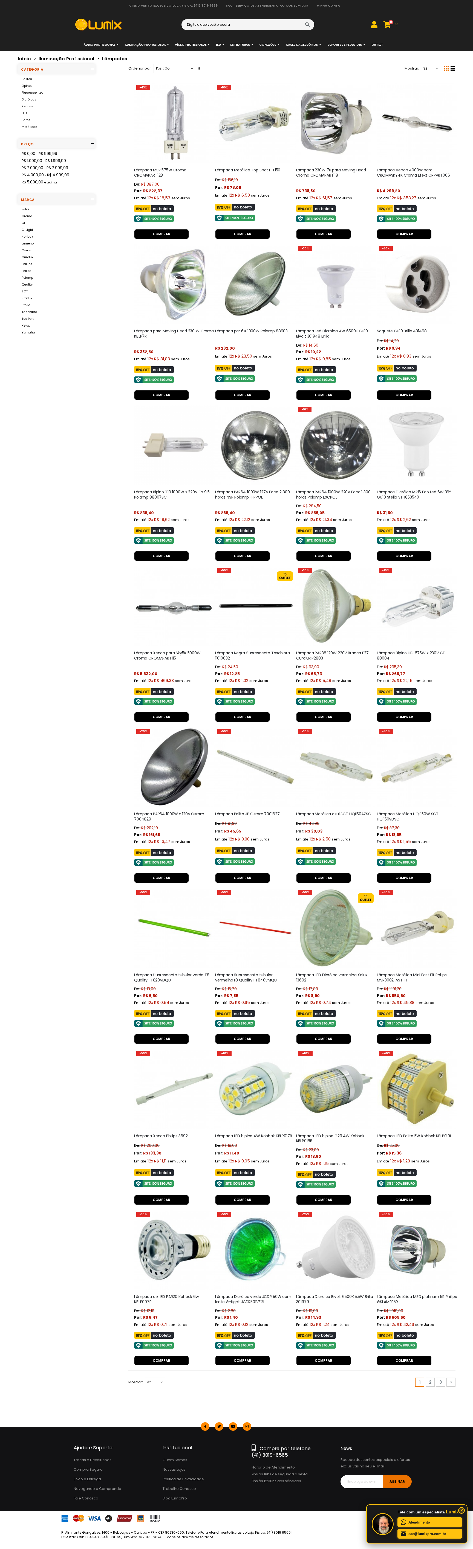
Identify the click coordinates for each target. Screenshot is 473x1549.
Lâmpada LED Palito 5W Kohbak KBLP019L (414, 1136)
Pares (26, 120)
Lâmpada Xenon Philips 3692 (161, 1136)
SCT (25, 291)
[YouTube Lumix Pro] (233, 1426)
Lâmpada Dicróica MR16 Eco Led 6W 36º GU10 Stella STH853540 (414, 495)
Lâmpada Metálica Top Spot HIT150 (248, 170)
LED (24, 113)
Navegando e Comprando (97, 1488)
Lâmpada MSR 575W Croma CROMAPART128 (160, 173)
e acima (39, 182)
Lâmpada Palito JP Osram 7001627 (247, 814)
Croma (27, 216)
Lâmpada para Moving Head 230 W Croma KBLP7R (174, 334)
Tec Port (28, 318)
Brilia (25, 209)
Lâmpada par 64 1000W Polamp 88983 (251, 331)
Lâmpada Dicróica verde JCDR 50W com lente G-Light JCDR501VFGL (253, 1299)
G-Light (27, 230)
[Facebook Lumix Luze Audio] (205, 1426)
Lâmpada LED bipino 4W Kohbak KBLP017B (253, 1136)
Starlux (27, 298)
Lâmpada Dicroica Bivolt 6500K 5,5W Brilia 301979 (334, 1299)
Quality (27, 284)
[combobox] (247, 24)
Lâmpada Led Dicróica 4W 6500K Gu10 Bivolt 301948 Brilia (332, 334)
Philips (26, 271)
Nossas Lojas (174, 1469)
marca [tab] (28, 199)
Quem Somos (175, 1459)
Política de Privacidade (183, 1479)
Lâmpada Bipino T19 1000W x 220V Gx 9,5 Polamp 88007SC (172, 495)
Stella (26, 305)
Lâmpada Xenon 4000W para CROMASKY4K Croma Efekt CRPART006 (413, 173)
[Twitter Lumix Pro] (219, 1426)
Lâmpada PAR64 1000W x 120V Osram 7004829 (169, 816)
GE (24, 223)
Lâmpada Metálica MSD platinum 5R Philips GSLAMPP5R (417, 1299)
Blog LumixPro (175, 1498)
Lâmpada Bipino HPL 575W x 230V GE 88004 (411, 655)
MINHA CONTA (328, 5)
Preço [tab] (27, 144)
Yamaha (28, 332)
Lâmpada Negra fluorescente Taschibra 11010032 (252, 655)
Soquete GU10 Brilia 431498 (401, 331)
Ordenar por (139, 68)
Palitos (27, 79)
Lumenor (28, 243)
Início (24, 59)
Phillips (27, 264)
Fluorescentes (33, 92)
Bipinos (27, 86)
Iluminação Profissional (66, 59)
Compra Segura (88, 1469)
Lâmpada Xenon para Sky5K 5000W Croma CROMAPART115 (167, 655)
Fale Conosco (86, 1498)
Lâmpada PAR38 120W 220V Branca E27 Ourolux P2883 (332, 655)
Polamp (27, 277)
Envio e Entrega (87, 1479)
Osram (27, 250)
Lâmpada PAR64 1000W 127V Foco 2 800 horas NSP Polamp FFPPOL (252, 495)
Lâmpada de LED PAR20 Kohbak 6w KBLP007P (166, 1299)
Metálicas (29, 127)
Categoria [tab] (32, 69)
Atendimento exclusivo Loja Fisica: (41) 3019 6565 (173, 5)
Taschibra (29, 312)
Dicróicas (29, 99)
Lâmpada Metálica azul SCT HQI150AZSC (333, 814)
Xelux (26, 325)
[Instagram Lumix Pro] (247, 1426)
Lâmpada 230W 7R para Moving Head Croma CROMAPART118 (331, 173)
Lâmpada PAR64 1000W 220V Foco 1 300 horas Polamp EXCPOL (333, 495)
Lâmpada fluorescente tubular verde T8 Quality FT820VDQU (171, 977)
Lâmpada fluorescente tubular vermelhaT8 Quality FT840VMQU (246, 977)
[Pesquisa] (307, 24)
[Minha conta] (374, 24)
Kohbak (27, 236)
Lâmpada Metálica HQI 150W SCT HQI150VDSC (408, 816)
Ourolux (27, 257)
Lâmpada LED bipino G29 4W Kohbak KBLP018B (330, 1138)
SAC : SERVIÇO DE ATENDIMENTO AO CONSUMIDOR (267, 5)
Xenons (27, 106)
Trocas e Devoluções (92, 1459)
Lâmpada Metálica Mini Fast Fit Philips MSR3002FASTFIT (412, 977)
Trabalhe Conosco (179, 1488)
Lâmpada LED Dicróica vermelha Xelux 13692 (332, 977)
